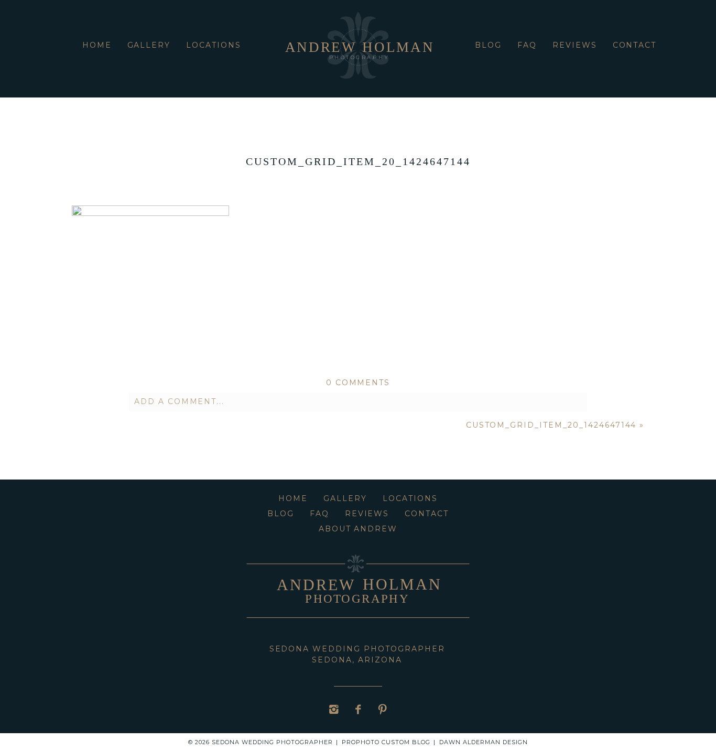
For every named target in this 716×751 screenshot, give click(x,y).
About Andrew (358, 529)
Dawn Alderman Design (483, 742)
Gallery (149, 45)
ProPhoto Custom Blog (386, 742)
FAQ (527, 45)
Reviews (574, 45)
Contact (635, 45)
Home (97, 45)
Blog (488, 45)
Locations (213, 45)
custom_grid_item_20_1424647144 (551, 425)
